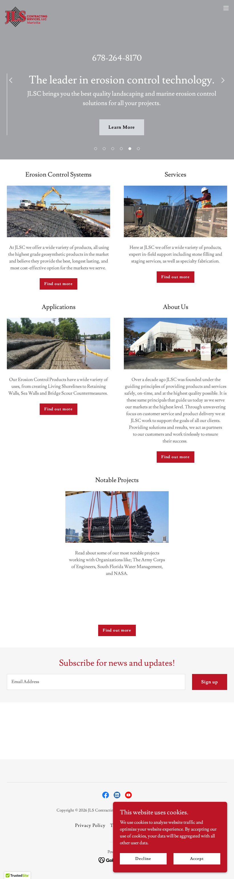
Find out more (58, 283)
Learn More (121, 127)
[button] (95, 148)
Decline (143, 858)
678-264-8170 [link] (117, 57)
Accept (196, 858)
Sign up (209, 682)
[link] (26, 8)
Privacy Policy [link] (90, 825)
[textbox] (96, 682)
